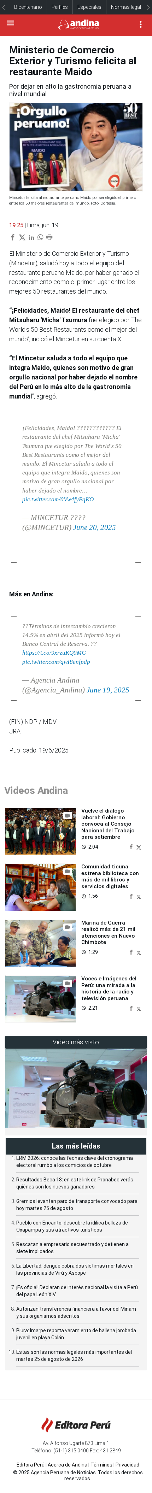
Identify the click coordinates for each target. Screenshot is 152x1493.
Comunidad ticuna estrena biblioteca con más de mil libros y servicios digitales (110, 876)
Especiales (89, 7)
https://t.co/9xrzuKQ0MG (54, 652)
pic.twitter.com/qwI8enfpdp (56, 662)
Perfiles (60, 7)
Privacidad (127, 1465)
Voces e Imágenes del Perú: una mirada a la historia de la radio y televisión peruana (108, 988)
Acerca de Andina (67, 1465)
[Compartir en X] (139, 846)
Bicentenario (28, 7)
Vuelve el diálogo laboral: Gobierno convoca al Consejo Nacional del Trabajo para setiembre (107, 824)
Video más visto (76, 1042)
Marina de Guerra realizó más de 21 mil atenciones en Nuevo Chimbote (108, 932)
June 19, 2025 (108, 690)
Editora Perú (31, 1465)
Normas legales (128, 7)
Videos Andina (36, 790)
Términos (101, 1465)
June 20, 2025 (94, 527)
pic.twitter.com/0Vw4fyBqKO (58, 499)
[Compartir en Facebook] (132, 846)
